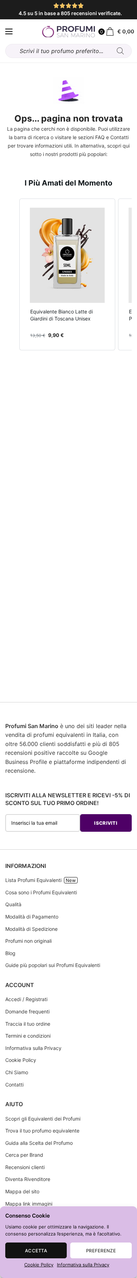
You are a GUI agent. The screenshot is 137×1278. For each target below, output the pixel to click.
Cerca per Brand (24, 1155)
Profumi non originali (28, 941)
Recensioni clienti (25, 1167)
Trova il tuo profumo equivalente (42, 1131)
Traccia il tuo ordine (27, 1024)
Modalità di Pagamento (31, 917)
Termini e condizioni (28, 1036)
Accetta (36, 1250)
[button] (12, 274)
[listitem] (67, 274)
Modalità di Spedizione (31, 929)
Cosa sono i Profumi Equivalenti (41, 892)
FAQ (100, 137)
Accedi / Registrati (26, 999)
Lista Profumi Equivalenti (33, 880)
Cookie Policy (38, 1264)
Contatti (119, 137)
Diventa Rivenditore (27, 1179)
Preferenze (101, 1250)
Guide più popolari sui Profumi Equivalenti (52, 965)
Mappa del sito (22, 1191)
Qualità (13, 904)
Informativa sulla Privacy (83, 1264)
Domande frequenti (27, 1011)
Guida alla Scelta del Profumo (39, 1143)
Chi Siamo (16, 1072)
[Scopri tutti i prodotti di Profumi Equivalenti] (9, 32)
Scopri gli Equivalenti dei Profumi (42, 1119)
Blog (10, 953)
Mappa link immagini (28, 1204)
